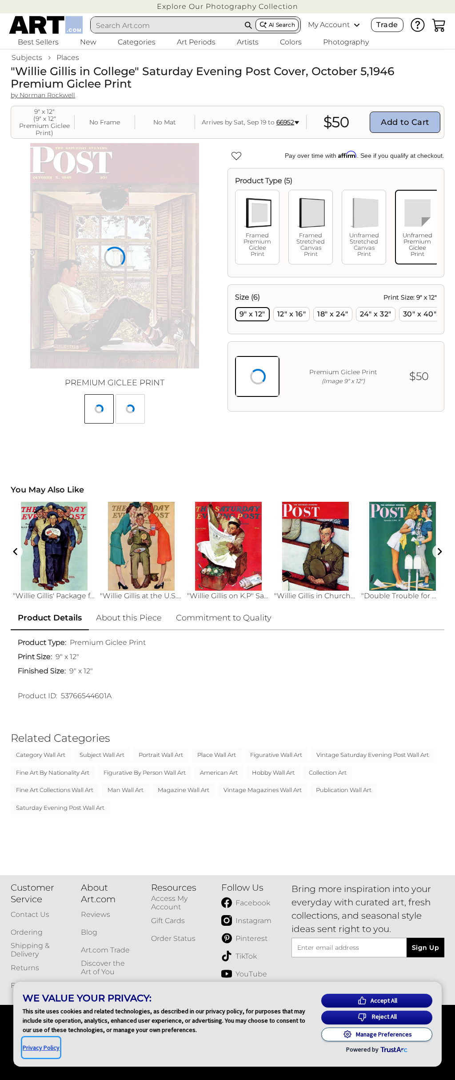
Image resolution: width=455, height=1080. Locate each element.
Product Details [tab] (50, 618)
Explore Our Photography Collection (227, 6)
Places (67, 57)
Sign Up (425, 948)
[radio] (252, 314)
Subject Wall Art (102, 754)
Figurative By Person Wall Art (145, 772)
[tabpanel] (336, 348)
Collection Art (328, 772)
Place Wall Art (216, 754)
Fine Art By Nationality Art (52, 772)
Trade (387, 24)
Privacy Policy (41, 1048)
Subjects (27, 57)
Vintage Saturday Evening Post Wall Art (372, 754)
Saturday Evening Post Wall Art (60, 807)
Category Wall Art (40, 754)
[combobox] (166, 25)
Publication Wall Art (343, 789)
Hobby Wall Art (273, 772)
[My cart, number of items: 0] (439, 25)
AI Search (282, 24)
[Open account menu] (357, 25)
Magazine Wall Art (183, 789)
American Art (219, 772)
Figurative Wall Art (276, 754)
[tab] (257, 227)
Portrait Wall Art (161, 754)
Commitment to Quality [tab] (223, 618)
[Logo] (46, 25)
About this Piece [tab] (129, 618)
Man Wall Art (126, 789)
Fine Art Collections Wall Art (54, 789)
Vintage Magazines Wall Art (263, 789)
